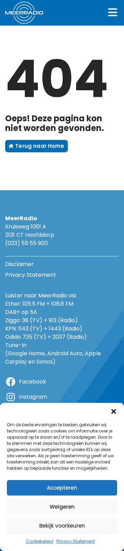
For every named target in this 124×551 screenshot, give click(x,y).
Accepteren (62, 487)
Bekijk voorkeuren (62, 525)
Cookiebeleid (39, 541)
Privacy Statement (75, 541)
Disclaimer (19, 264)
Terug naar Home (39, 146)
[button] (113, 411)
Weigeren (62, 506)
